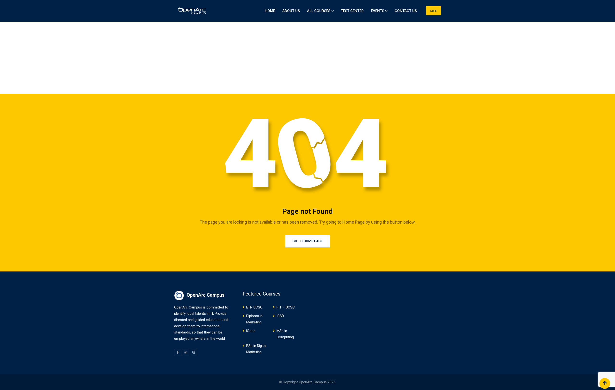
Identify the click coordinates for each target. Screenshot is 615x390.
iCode (250, 331)
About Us (291, 11)
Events (377, 11)
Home (270, 11)
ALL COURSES (318, 11)
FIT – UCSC (286, 307)
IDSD (280, 316)
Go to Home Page (307, 241)
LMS (433, 11)
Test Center (352, 11)
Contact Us (406, 11)
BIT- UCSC (254, 307)
